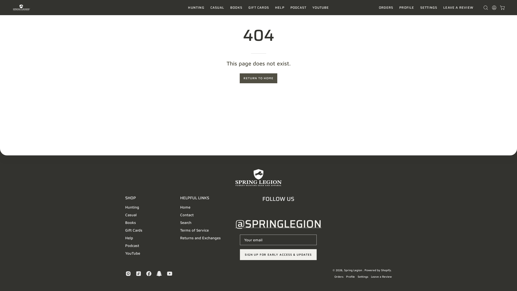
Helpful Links (194, 197)
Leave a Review (381, 276)
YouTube (132, 253)
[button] (217, 7)
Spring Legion (353, 270)
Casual (131, 215)
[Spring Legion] (23, 7)
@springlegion (278, 223)
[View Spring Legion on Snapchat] (158, 274)
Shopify (386, 270)
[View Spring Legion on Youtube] (169, 274)
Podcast (132, 245)
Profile (350, 276)
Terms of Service (194, 230)
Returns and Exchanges (200, 238)
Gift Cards (133, 230)
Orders (338, 276)
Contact (187, 215)
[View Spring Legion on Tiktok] (138, 274)
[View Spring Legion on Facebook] (148, 274)
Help (129, 238)
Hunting (132, 207)
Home (185, 207)
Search (185, 222)
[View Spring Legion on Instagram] (127, 274)
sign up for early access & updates (278, 254)
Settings (363, 276)
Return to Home (258, 78)
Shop (130, 197)
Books (130, 222)
